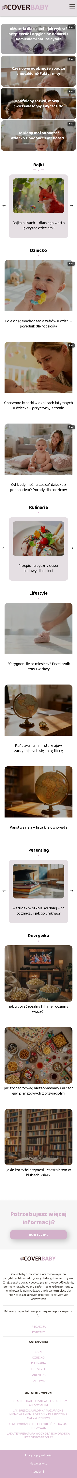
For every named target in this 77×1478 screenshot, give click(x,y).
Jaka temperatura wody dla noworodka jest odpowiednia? (38, 1435)
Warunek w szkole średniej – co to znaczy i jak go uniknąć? (38, 911)
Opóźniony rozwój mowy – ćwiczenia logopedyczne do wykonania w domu (38, 103)
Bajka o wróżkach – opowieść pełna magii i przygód (38, 1426)
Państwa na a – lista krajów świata (38, 827)
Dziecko (38, 250)
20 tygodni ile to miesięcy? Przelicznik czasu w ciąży (38, 666)
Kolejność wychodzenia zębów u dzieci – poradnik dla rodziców (38, 324)
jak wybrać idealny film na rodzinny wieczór (38, 1009)
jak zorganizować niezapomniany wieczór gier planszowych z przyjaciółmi (38, 1091)
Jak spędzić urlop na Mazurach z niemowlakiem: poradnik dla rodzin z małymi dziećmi (38, 1414)
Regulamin (38, 1471)
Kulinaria (38, 507)
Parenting (38, 850)
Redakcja (38, 1326)
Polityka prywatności (38, 1455)
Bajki (38, 165)
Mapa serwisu (38, 1463)
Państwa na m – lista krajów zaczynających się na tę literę (38, 748)
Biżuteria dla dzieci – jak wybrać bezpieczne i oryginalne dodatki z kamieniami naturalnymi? (38, 34)
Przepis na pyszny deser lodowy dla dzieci (38, 568)
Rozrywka (38, 936)
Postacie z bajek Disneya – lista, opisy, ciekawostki (38, 1403)
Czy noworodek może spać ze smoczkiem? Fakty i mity (38, 71)
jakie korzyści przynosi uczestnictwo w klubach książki (38, 1172)
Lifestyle (38, 593)
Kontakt (38, 1332)
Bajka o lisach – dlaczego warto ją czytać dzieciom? (38, 225)
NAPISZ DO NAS (38, 1235)
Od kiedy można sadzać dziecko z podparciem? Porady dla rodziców (38, 135)
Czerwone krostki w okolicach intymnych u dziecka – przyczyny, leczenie (38, 405)
